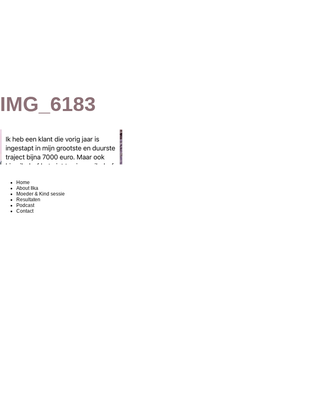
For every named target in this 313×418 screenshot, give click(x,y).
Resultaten (28, 199)
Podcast (25, 205)
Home (23, 182)
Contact (24, 211)
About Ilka (27, 188)
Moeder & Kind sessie (40, 194)
